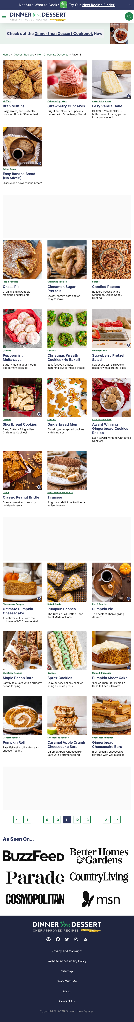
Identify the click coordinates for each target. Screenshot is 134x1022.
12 (78, 820)
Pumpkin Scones (61, 609)
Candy (6, 492)
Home (6, 54)
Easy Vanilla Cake (107, 106)
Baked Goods (9, 169)
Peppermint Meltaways (13, 357)
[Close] (129, 5)
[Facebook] (58, 939)
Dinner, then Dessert (38, 16)
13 (88, 820)
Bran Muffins (13, 106)
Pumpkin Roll (14, 742)
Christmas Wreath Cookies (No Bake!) (63, 357)
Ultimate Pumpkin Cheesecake (18, 611)
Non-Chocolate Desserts (52, 54)
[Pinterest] (48, 939)
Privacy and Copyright (67, 951)
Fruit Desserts (99, 350)
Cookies (7, 350)
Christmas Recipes (57, 281)
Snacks (96, 281)
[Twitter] (67, 939)
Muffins (7, 101)
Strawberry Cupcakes (66, 106)
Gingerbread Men (62, 424)
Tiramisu (54, 497)
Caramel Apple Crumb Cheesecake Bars (66, 744)
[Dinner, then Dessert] (67, 926)
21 (108, 820)
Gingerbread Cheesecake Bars (107, 744)
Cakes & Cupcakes (57, 101)
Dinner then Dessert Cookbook (64, 33)
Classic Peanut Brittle (21, 497)
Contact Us (67, 1001)
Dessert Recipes (23, 54)
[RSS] (85, 939)
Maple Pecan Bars (18, 678)
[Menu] (4, 16)
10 (58, 820)
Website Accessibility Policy (67, 961)
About (67, 991)
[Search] (129, 16)
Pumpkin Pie (102, 609)
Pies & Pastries (10, 281)
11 (68, 820)
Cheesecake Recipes (13, 604)
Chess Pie (11, 287)
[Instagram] (76, 939)
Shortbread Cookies (20, 424)
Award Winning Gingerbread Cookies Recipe (110, 428)
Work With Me (67, 981)
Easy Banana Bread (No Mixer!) (19, 176)
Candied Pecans (106, 287)
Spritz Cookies (59, 678)
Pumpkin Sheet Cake (110, 678)
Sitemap (67, 971)
